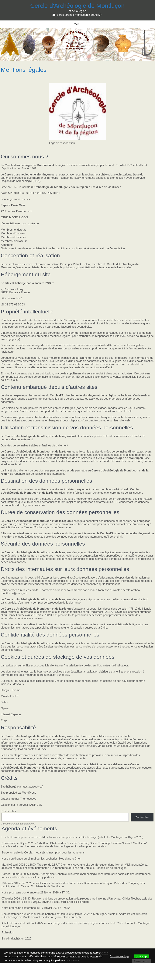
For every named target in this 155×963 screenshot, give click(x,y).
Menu (77, 24)
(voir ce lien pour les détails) (88, 846)
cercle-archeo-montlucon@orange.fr (79, 14)
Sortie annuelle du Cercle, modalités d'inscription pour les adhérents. (43, 852)
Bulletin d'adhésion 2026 (16, 938)
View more (73, 960)
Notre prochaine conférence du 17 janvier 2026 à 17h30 (36, 907)
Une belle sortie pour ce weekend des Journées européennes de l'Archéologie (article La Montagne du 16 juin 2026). (73, 837)
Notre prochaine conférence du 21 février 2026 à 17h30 (35, 892)
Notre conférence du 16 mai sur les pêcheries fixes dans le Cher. (41, 858)
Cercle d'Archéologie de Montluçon (77, 5)
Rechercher (9, 811)
